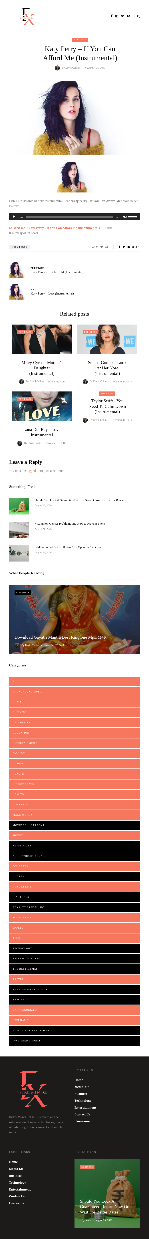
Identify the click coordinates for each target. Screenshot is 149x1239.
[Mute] (125, 217)
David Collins (72, 68)
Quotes (18, 876)
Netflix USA (22, 845)
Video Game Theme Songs (32, 1030)
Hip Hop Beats (23, 784)
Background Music (28, 691)
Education (21, 732)
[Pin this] (133, 247)
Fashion (19, 753)
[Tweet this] (124, 247)
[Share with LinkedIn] (128, 247)
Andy (88, 1220)
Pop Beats (80, 40)
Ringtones (22, 593)
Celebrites (22, 722)
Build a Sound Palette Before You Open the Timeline (68, 547)
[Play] (14, 217)
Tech (16, 938)
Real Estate (22, 886)
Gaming (18, 763)
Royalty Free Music (28, 907)
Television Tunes (26, 958)
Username (21, 1020)
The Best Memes (25, 968)
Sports (18, 927)
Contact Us (82, 1114)
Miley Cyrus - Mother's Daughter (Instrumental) (41, 368)
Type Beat (20, 999)
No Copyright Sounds (29, 856)
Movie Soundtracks (28, 825)
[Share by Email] (137, 247)
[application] (74, 216)
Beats (17, 702)
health (18, 773)
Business (20, 712)
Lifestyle (20, 804)
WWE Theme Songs (27, 1040)
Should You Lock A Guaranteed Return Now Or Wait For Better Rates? (79, 500)
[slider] (133, 216)
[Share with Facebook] (119, 247)
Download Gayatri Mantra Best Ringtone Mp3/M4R (60, 637)
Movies (18, 835)
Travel (18, 979)
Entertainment (25, 743)
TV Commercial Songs (30, 989)
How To (18, 794)
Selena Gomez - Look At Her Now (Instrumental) (107, 368)
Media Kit (81, 1087)
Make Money (22, 815)
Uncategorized (25, 1010)
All (15, 681)
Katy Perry (19, 247)
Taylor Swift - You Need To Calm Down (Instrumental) (107, 406)
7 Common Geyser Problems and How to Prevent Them (70, 523)
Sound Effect (23, 917)
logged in (33, 471)
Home (78, 1080)
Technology (22, 948)
